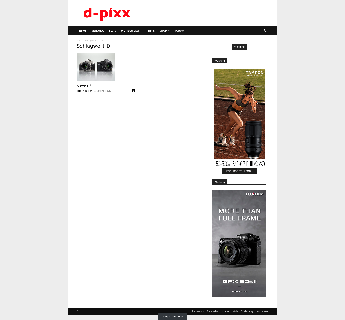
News (82, 30)
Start (79, 40)
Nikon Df (84, 86)
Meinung (97, 30)
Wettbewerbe (130, 30)
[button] (264, 31)
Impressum (198, 311)
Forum (179, 30)
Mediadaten (262, 311)
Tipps (151, 30)
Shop (163, 30)
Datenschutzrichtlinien (218, 311)
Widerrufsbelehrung (243, 311)
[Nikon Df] (106, 67)
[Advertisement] (203, 13)
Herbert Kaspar (84, 90)
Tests (112, 30)
